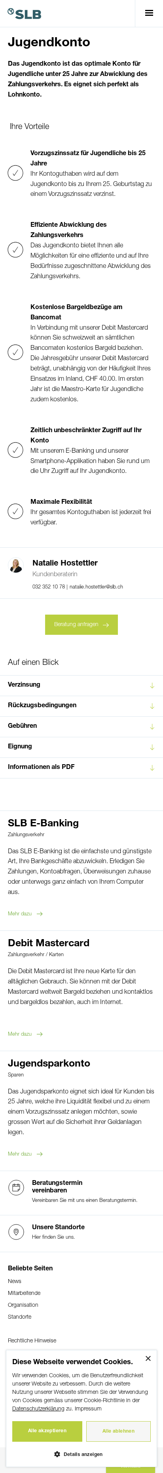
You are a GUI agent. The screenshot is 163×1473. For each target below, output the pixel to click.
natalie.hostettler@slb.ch (96, 587)
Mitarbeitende (24, 1293)
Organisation (23, 1305)
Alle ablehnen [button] (118, 1431)
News (14, 1282)
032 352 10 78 (49, 587)
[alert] (81, 1408)
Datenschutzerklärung (38, 1409)
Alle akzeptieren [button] (47, 1431)
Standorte (19, 1317)
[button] (81, 1454)
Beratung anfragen (76, 625)
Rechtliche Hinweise (32, 1341)
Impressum (88, 1409)
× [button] (148, 1359)
